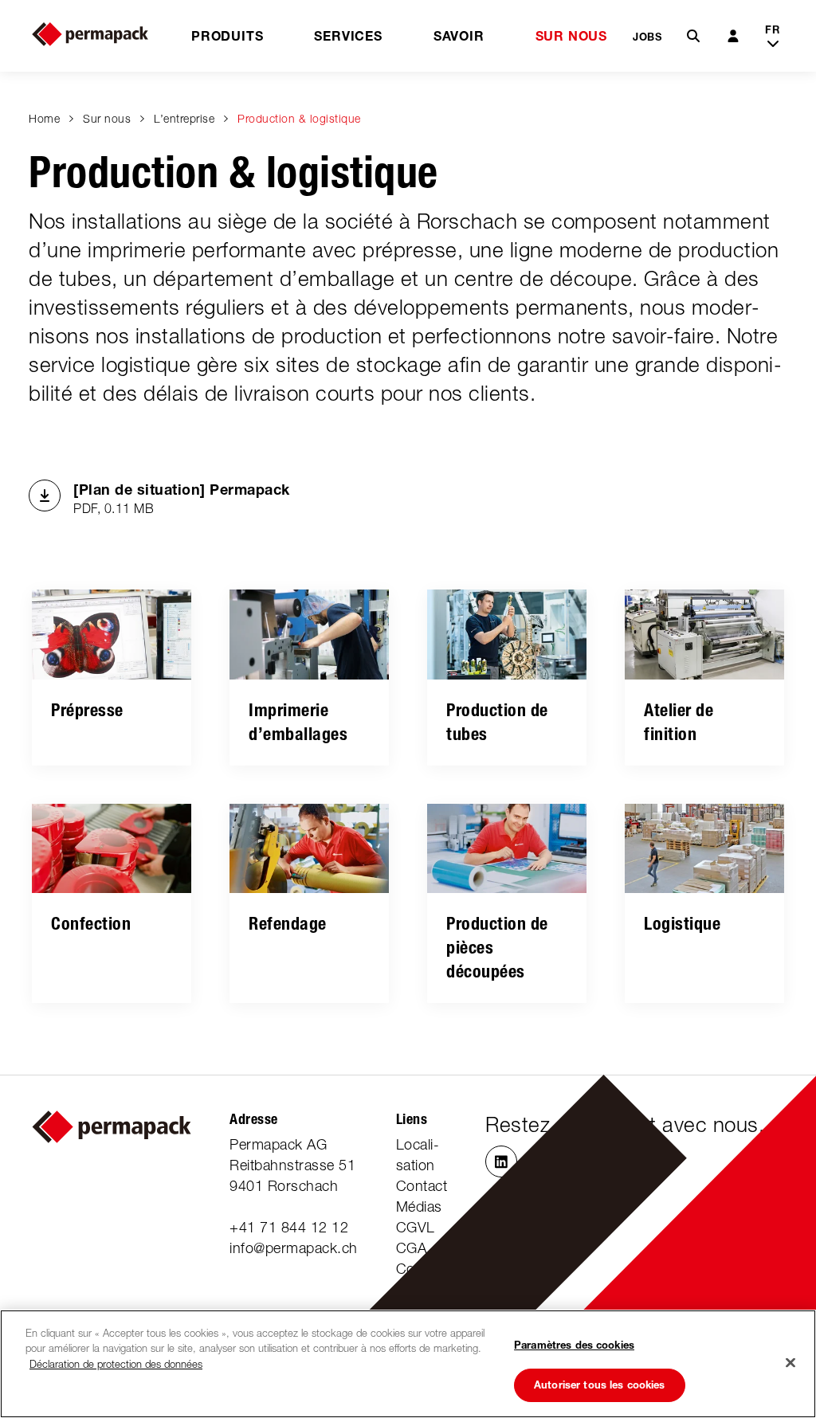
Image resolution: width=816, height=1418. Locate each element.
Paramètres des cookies (574, 1344)
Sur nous (571, 36)
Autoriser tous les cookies (599, 1384)
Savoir (459, 36)
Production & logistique (299, 118)
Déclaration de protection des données (115, 1363)
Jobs (647, 36)
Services (348, 36)
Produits (227, 36)
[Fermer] (790, 1362)
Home (44, 118)
